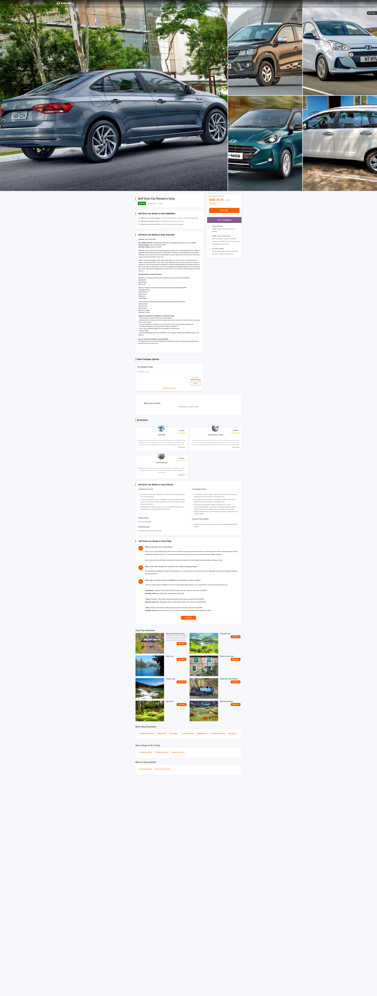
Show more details (169, 388)
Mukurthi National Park (147, 733)
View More (188, 618)
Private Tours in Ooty (161, 752)
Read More (181, 447)
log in (185, 407)
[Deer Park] (149, 711)
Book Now (224, 210)
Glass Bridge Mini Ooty (218, 733)
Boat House (232, 733)
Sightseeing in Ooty (146, 752)
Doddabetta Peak (202, 733)
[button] (169, 377)
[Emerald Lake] (204, 643)
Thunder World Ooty (187, 733)
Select (196, 383)
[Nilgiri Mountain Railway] (204, 688)
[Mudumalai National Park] (149, 643)
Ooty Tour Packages (146, 769)
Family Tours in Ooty (178, 752)
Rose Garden (174, 733)
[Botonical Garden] (204, 711)
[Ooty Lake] (149, 666)
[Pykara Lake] (149, 688)
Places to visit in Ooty (162, 769)
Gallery (373, 13)
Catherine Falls (161, 733)
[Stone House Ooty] (204, 666)
